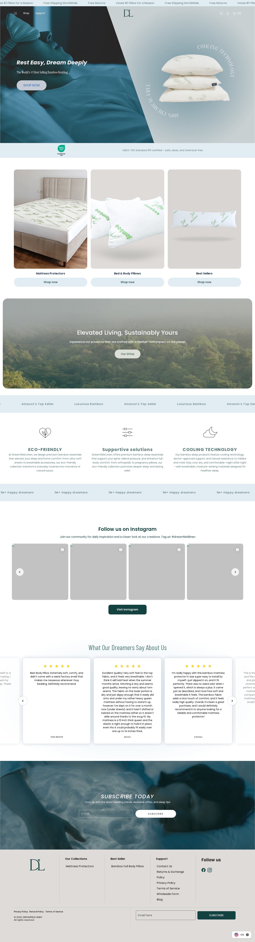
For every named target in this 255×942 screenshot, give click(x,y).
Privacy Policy (166, 883)
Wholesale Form (168, 894)
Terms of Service (168, 888)
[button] (23, 701)
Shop (26, 13)
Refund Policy (36, 911)
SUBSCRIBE (216, 915)
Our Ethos (127, 354)
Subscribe (156, 813)
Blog (160, 899)
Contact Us (164, 866)
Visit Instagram (127, 609)
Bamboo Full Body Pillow (127, 866)
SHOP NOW (31, 85)
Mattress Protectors (80, 866)
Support (40, 13)
